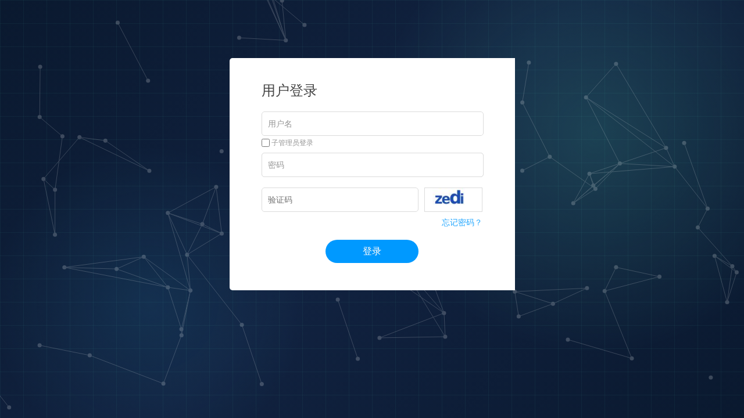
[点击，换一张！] (453, 200)
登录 (372, 251)
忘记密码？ (462, 222)
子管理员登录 (291, 143)
